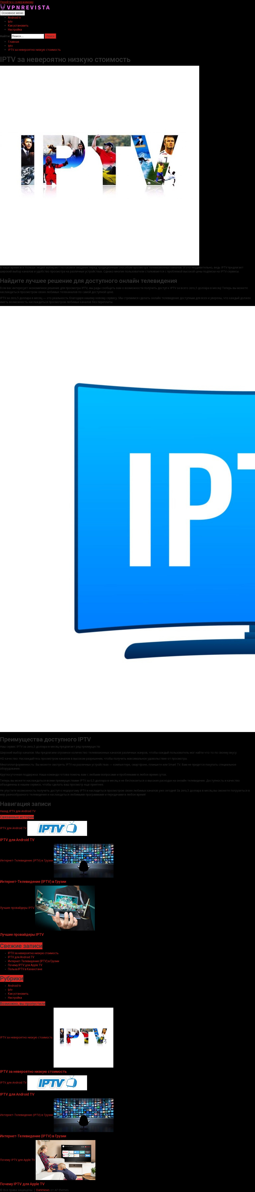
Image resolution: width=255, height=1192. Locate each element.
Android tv (14, 17)
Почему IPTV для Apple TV (25, 965)
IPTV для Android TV (17, 811)
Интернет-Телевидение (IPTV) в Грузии (26, 860)
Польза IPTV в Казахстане (25, 969)
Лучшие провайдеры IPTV (17, 908)
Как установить (18, 25)
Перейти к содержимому (16, 2)
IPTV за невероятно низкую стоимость (33, 953)
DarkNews (43, 1190)
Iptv (10, 21)
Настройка (15, 29)
